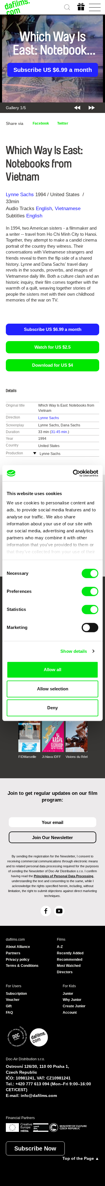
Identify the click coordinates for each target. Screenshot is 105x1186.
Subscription (16, 994)
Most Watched (68, 966)
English (44, 208)
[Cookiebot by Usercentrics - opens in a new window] (74, 473)
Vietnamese (67, 208)
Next (91, 107)
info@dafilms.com (39, 1095)
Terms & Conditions (22, 966)
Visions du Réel (77, 756)
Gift (9, 1006)
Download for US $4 (52, 365)
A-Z (60, 947)
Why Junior (72, 1000)
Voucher (13, 1000)
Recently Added (70, 953)
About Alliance (18, 947)
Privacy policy (17, 960)
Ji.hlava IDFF (51, 756)
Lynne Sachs (20, 194)
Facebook (41, 123)
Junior (68, 994)
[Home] (17, 7)
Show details (73, 651)
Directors (65, 972)
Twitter (62, 123)
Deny (52, 707)
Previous (77, 107)
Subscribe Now (35, 1148)
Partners (13, 953)
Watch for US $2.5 (52, 347)
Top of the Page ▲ (80, 1158)
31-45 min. (59, 432)
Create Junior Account (74, 1009)
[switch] (90, 591)
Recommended (69, 960)
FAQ (9, 1013)
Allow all (52, 669)
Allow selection (52, 688)
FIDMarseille (27, 756)
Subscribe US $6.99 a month (52, 70)
